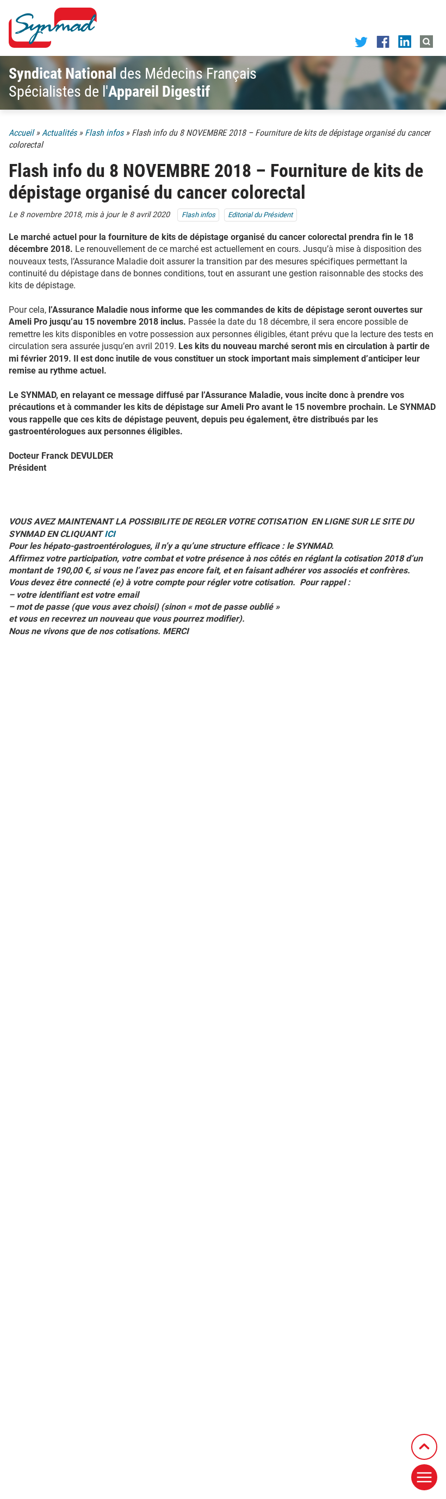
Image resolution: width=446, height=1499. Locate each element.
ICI (110, 534)
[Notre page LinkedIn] (405, 41)
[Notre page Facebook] (383, 41)
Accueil (21, 133)
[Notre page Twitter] (361, 41)
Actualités (59, 133)
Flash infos (104, 133)
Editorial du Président (260, 215)
